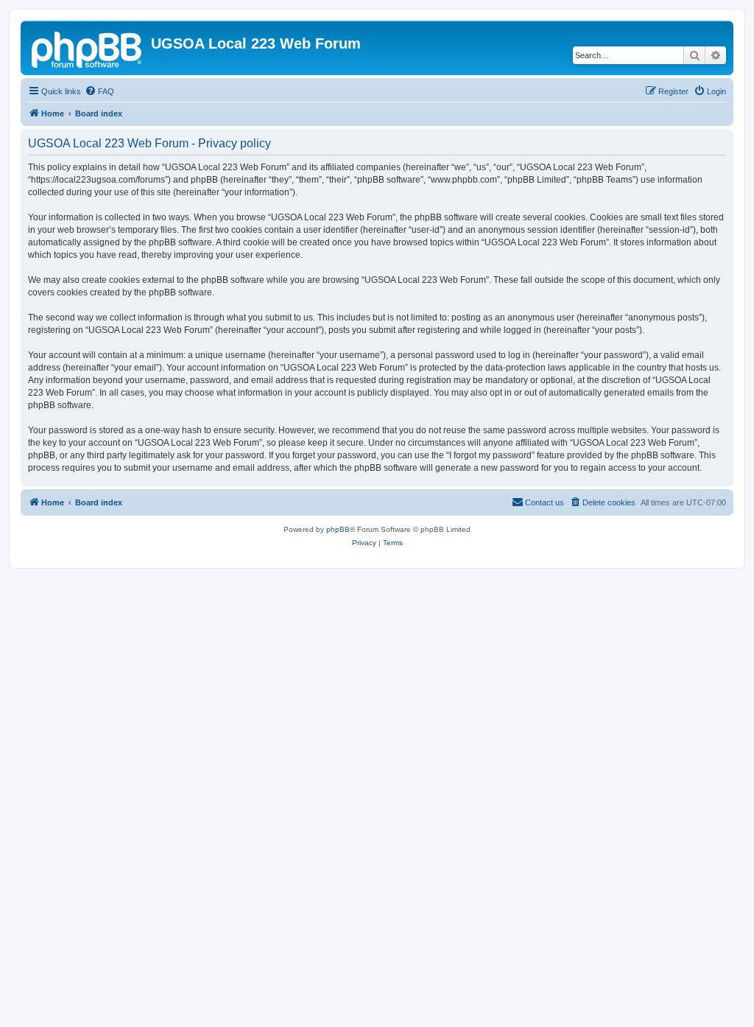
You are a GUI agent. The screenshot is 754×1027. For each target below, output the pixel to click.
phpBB (338, 529)
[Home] (87, 47)
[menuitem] (99, 91)
